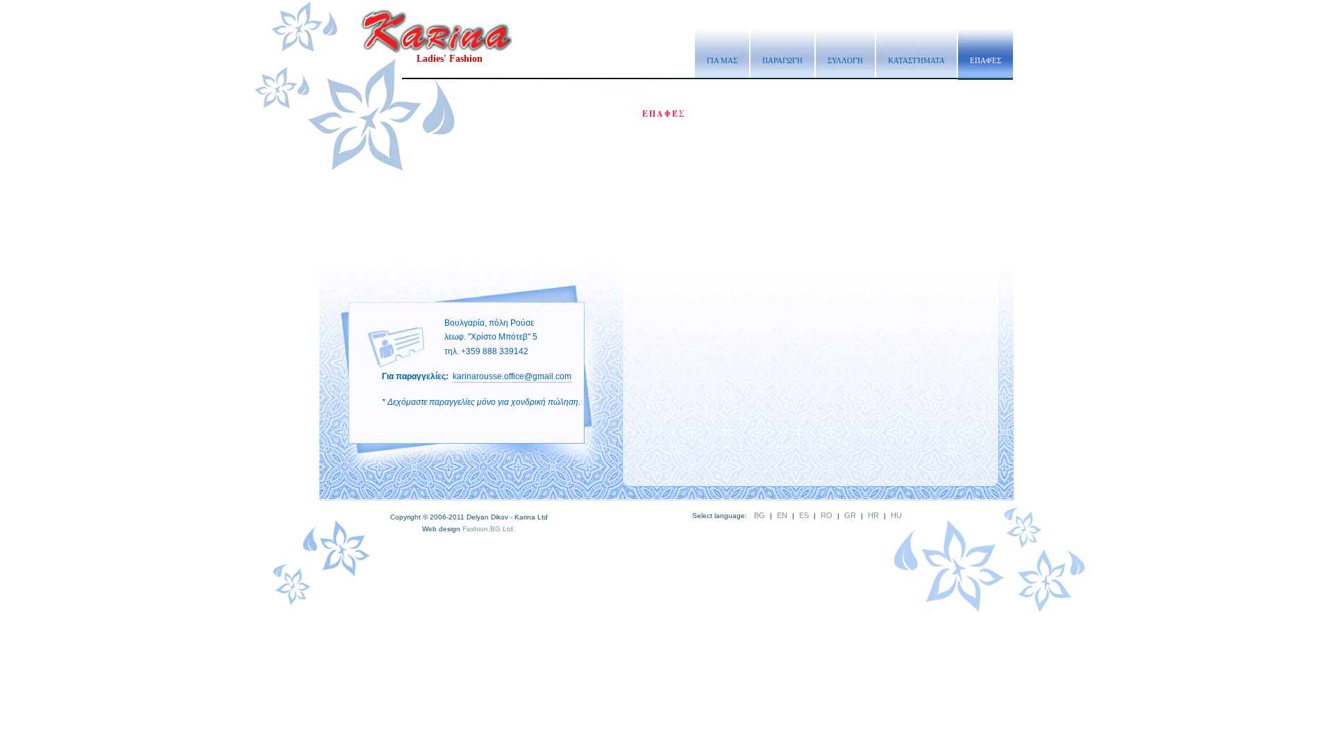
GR (850, 515)
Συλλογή (845, 60)
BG (759, 515)
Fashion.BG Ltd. (488, 529)
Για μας (722, 60)
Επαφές (985, 60)
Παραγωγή (782, 60)
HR (873, 515)
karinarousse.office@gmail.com (512, 376)
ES (804, 515)
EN (782, 515)
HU (896, 515)
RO (826, 515)
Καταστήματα (916, 60)
